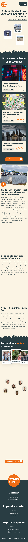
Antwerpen (14, 513)
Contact (16, 538)
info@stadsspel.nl (14, 499)
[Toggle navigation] (24, 3)
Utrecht (14, 515)
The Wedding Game (14, 532)
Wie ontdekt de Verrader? (14, 527)
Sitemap (23, 538)
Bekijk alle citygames (13, 159)
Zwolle (14, 510)
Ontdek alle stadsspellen (17, 19)
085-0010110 (14, 497)
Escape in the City (14, 529)
